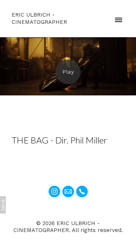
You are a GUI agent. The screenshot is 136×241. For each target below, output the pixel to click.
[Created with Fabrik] (3, 205)
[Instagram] (54, 191)
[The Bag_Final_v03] (68, 72)
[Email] (68, 191)
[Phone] (82, 191)
